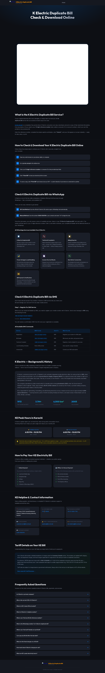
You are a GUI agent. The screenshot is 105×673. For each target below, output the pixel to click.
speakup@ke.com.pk (47, 524)
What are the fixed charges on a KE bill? (27, 641)
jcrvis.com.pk (18, 125)
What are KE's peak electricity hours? (27, 653)
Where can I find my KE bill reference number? (29, 618)
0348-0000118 (20, 532)
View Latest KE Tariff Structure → (26, 571)
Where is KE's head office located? (26, 606)
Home (63, 2)
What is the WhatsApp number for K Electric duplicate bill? (33, 624)
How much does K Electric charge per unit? (28, 647)
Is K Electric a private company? (25, 594)
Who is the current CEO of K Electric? (27, 600)
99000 (47, 511)
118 (43, 511)
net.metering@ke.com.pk (74, 524)
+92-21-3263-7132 (73, 511)
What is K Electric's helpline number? (27, 612)
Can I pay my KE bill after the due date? (27, 635)
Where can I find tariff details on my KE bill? (28, 629)
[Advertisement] (52, 33)
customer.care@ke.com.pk (24, 524)
